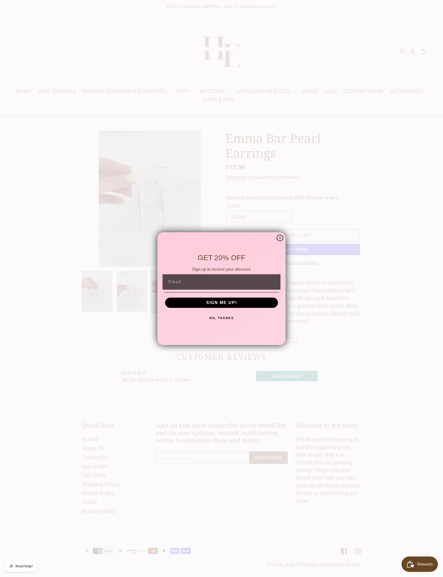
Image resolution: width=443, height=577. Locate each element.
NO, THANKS (221, 318)
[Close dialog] (280, 238)
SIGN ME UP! (221, 302)
